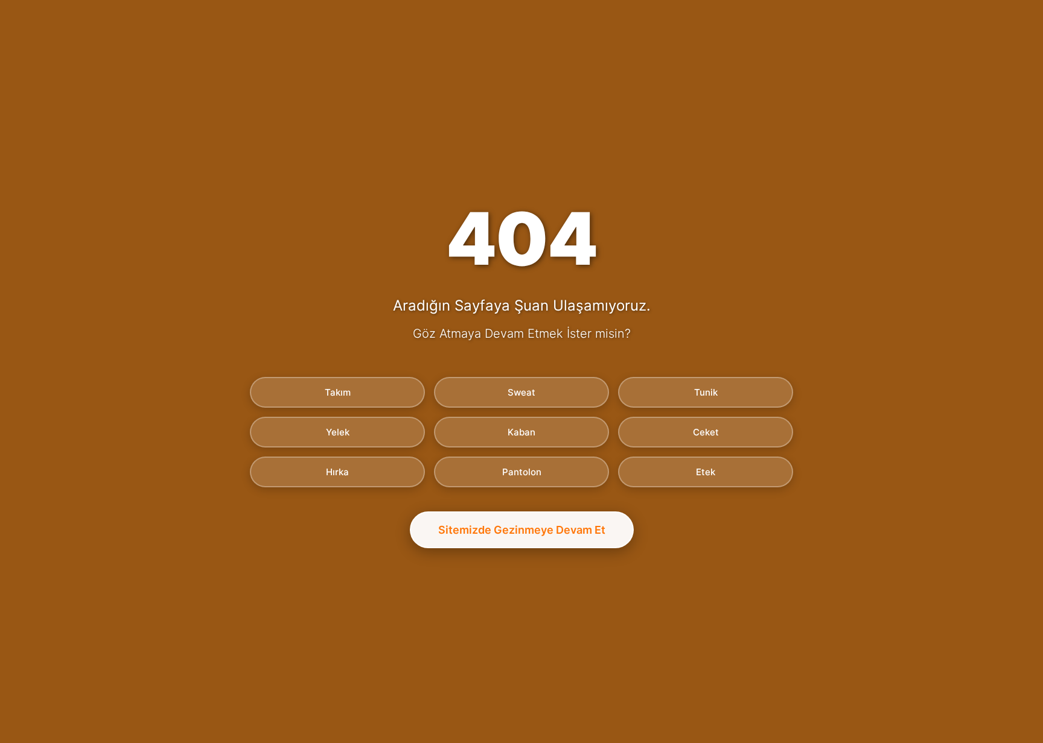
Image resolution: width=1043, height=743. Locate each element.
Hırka (337, 472)
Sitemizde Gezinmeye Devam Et (521, 529)
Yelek (337, 432)
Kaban (521, 432)
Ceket (706, 432)
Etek (705, 472)
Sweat (521, 392)
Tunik (706, 392)
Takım (338, 392)
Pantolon (521, 472)
